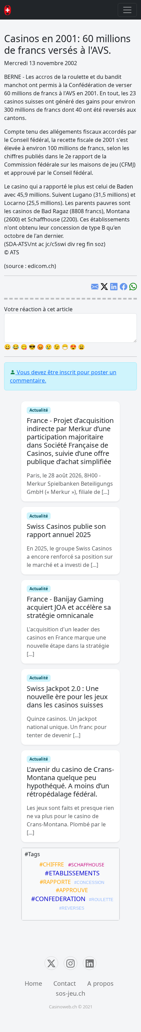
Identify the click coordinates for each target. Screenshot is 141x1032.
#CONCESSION (88, 882)
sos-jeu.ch (70, 993)
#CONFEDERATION (57, 899)
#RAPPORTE (54, 882)
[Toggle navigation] (127, 10)
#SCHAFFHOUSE (84, 864)
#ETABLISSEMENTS (70, 873)
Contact (64, 983)
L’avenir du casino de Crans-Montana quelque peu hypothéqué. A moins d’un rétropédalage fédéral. (70, 782)
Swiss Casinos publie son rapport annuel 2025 (66, 530)
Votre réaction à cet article (38, 309)
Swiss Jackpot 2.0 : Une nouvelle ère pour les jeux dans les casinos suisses (67, 696)
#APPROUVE (70, 890)
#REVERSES (70, 908)
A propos (100, 983)
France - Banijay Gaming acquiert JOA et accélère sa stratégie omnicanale (69, 607)
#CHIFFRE (50, 864)
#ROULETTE (100, 899)
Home (33, 983)
